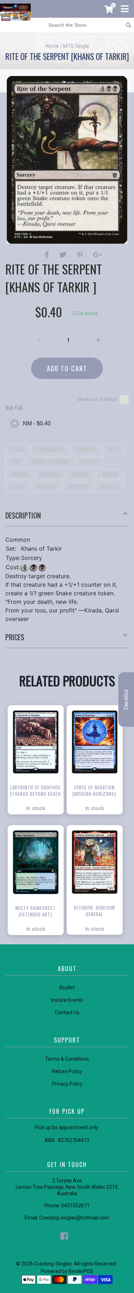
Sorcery (77, 486)
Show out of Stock (96, 399)
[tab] (67, 518)
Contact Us (67, 1012)
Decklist (126, 699)
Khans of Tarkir (51, 461)
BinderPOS (81, 1271)
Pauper (110, 474)
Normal (80, 474)
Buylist (67, 987)
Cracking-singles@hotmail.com (74, 1218)
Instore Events (67, 1000)
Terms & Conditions (67, 1059)
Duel (113, 449)
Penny (17, 486)
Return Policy (67, 1071)
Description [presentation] (23, 515)
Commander (50, 449)
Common (85, 449)
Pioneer (46, 486)
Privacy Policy (67, 1084)
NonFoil (50, 474)
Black (17, 449)
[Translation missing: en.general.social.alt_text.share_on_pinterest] (81, 255)
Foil (15, 461)
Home (52, 46)
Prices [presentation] (14, 637)
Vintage (109, 486)
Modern (19, 474)
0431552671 (75, 1205)
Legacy (89, 461)
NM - (37, 423)
